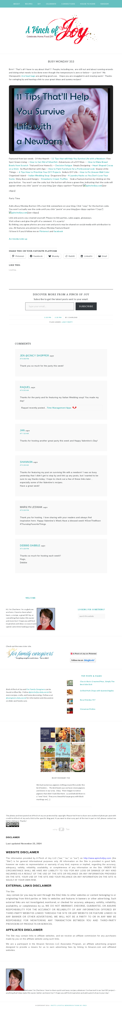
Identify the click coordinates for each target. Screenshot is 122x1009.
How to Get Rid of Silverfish (44, 162)
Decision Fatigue (63, 165)
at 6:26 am (24, 465)
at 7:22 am (24, 433)
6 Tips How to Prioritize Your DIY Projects (40, 172)
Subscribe (86, 306)
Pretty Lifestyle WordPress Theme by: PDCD (69, 1005)
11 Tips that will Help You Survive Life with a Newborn (78, 158)
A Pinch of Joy (61, 30)
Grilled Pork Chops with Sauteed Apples (97, 691)
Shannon (26, 462)
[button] (54, 143)
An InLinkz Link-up (18, 239)
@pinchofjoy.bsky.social (39, 692)
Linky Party (67, 322)
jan (22, 430)
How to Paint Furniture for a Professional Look (72, 169)
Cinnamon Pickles (88, 709)
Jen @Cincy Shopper (34, 355)
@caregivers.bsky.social (16, 698)
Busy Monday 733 (61, 778)
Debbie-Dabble (30, 545)
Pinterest (44, 231)
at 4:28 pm (24, 548)
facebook (58, 231)
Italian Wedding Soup (39, 175)
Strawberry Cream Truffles (54, 179)
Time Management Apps (59, 408)
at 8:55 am (24, 390)
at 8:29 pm (24, 510)
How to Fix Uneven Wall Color (94, 172)
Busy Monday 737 (88, 700)
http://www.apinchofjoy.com (97, 858)
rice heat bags (28, 76)
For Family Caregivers (35, 689)
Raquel (25, 387)
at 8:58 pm (24, 359)
